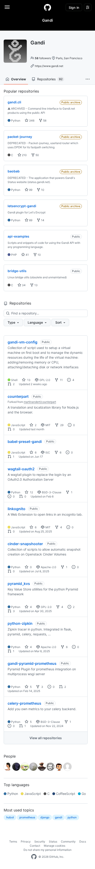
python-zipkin (20, 623)
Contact (35, 845)
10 (42, 190)
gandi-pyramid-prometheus (32, 663)
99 (30, 190)
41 (27, 254)
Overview (18, 79)
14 (42, 220)
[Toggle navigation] (7, 7)
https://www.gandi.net (49, 66)
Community (68, 841)
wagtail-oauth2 (21, 469)
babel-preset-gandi (25, 441)
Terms (13, 841)
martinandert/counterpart (40, 402)
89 (30, 220)
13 (36, 285)
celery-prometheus (24, 703)
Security (39, 841)
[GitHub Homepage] (34, 857)
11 (61, 380)
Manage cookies (54, 845)
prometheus (27, 817)
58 (44, 120)
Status (53, 841)
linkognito (16, 508)
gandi (58, 817)
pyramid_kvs (19, 583)
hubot (10, 817)
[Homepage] (47, 7)
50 (37, 155)
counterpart (18, 396)
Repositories (49, 79)
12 (31, 492)
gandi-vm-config (22, 342)
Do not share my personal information (47, 850)
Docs (82, 841)
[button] (87, 79)
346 (31, 120)
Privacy (26, 841)
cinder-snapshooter (25, 543)
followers (43, 58)
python (72, 817)
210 (24, 155)
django (44, 817)
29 (61, 425)
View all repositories (46, 738)
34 (23, 285)
